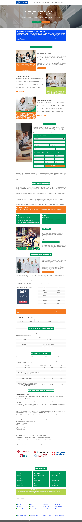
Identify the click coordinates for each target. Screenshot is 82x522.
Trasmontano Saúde (58, 502)
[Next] (79, 16)
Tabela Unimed (19, 287)
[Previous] (3, 16)
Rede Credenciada (54, 2)
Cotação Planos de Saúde (59, 515)
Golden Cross (57, 504)
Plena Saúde (32, 502)
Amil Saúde (19, 504)
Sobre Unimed (38, 2)
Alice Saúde (32, 506)
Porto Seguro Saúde (46, 508)
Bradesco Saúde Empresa (59, 508)
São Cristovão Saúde (58, 506)
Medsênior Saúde (46, 506)
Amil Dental (19, 506)
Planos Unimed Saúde (45, 2)
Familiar (30, 78)
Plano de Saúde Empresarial (21, 502)
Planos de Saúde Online (34, 515)
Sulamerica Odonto (20, 510)
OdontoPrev (45, 510)
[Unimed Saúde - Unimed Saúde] (22, 2)
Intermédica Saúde (33, 510)
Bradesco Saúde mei (58, 510)
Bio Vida (31, 504)
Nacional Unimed (48, 232)
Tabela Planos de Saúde (47, 515)
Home (34, 2)
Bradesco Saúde (45, 502)
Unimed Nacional (20, 187)
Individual (46, 55)
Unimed (46, 127)
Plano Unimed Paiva (34, 173)
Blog (64, 2)
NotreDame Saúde (33, 508)
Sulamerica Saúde (20, 508)
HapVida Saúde (32, 513)
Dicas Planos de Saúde (59, 513)
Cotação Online (60, 2)
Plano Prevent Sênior (20, 513)
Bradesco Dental (45, 504)
